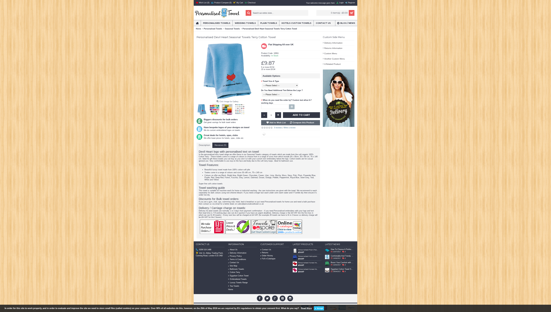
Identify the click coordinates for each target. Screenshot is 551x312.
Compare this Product (303, 122)
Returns (265, 253)
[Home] (197, 23)
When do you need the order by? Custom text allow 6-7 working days (286, 101)
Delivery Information (333, 43)
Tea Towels (234, 286)
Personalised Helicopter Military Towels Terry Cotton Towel (308, 256)
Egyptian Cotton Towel (239, 276)
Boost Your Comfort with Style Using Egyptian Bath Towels (342, 262)
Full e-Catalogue (268, 259)
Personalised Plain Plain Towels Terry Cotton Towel (308, 250)
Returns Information (333, 48)
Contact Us (234, 262)
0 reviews (278, 128)
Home (230, 289)
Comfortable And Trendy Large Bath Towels (342, 256)
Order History (267, 256)
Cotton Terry (235, 272)
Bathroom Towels (237, 269)
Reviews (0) (220, 145)
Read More (306, 308)
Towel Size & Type (271, 81)
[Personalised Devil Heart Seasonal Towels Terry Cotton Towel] (203, 109)
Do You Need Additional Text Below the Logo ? (282, 90)
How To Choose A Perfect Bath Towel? (342, 249)
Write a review (289, 128)
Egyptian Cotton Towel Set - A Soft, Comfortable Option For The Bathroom (342, 269)
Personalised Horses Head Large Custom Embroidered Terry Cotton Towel (308, 269)
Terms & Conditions (238, 259)
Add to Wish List (277, 122)
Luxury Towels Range (239, 283)
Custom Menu (330, 53)
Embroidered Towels (238, 279)
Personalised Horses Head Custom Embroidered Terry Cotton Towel (308, 263)
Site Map (233, 266)
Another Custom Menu (334, 59)
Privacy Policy (236, 256)
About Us (233, 250)
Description (204, 145)
